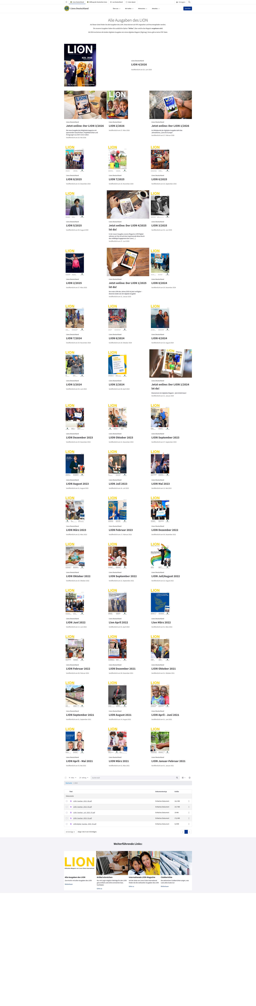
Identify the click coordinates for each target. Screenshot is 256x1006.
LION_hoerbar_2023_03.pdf (82, 818)
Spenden (188, 9)
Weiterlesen (69, 884)
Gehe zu (99, 889)
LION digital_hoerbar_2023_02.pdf (84, 824)
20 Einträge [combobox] (69, 832)
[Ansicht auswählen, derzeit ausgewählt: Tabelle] (183, 777)
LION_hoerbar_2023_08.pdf (82, 801)
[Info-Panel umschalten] (189, 777)
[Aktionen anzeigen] (188, 801)
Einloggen (182, 2)
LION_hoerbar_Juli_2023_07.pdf (84, 813)
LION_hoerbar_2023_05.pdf (82, 807)
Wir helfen (128, 8)
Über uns (115, 8)
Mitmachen (141, 8)
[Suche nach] (177, 777)
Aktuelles (155, 8)
